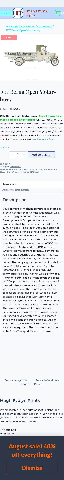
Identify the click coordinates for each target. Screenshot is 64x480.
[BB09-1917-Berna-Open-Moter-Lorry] (32, 57)
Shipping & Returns (46, 139)
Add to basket (41, 154)
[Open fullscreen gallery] (61, 77)
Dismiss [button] (32, 467)
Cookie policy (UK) (15, 380)
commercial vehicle (36, 169)
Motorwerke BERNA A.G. (29, 172)
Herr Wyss (12, 172)
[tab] (32, 77)
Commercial (15, 167)
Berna (23, 169)
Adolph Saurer (12, 169)
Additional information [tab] (15, 189)
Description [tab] (9, 184)
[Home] (7, 26)
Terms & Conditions (48, 380)
